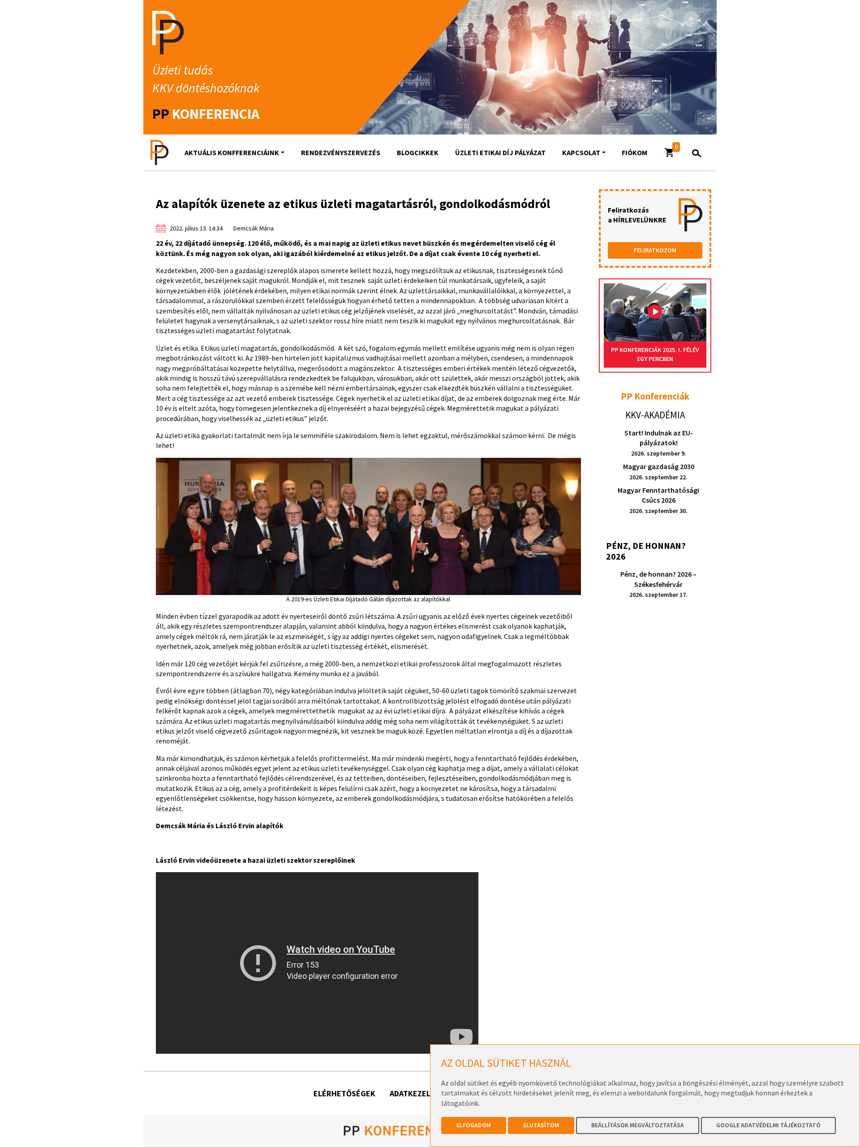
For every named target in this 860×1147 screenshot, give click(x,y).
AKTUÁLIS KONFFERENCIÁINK (232, 152)
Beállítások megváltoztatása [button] (637, 1125)
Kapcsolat (581, 152)
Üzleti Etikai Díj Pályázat (500, 152)
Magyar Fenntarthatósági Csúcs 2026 (658, 500)
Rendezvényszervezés (340, 152)
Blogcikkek (418, 152)
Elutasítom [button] (541, 1125)
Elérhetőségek (344, 1093)
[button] (669, 152)
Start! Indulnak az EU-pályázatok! (658, 442)
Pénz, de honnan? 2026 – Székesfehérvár (658, 584)
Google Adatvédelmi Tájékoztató (768, 1125)
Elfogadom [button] (473, 1125)
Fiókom (634, 152)
